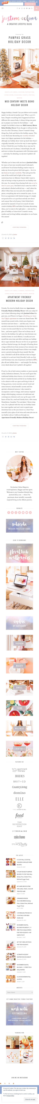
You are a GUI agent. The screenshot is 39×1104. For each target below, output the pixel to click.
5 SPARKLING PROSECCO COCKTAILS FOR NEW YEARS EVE (24, 915)
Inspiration (29, 92)
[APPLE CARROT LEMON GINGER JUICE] (26, 1043)
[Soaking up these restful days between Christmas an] (9, 1083)
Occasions (18, 95)
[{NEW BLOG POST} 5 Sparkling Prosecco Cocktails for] (4, 1083)
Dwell (15, 92)
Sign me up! (30, 4)
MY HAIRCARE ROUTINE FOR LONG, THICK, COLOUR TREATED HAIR (25, 888)
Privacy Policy (10, 1096)
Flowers (21, 290)
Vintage (31, 95)
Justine (15, 234)
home (6, 173)
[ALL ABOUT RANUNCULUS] (12, 1057)
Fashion (21, 92)
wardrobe (18, 173)
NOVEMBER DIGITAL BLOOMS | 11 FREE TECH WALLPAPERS (24, 967)
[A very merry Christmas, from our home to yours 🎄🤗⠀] (13, 1083)
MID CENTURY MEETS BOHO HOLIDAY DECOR (19, 103)
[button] (19, 3)
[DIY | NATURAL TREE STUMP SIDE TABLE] (12, 1043)
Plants (25, 95)
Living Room (8, 95)
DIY (11, 92)
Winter (19, 98)
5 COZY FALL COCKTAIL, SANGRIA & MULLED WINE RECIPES (24, 862)
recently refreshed (28, 136)
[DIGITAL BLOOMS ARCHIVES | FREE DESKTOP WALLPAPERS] (26, 1057)
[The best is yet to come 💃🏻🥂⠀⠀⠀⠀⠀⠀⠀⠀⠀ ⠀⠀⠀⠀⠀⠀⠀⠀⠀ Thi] (0, 1083)
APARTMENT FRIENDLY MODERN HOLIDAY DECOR (19, 298)
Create (7, 92)
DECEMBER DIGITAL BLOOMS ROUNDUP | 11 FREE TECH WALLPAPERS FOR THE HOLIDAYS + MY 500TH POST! (24, 930)
